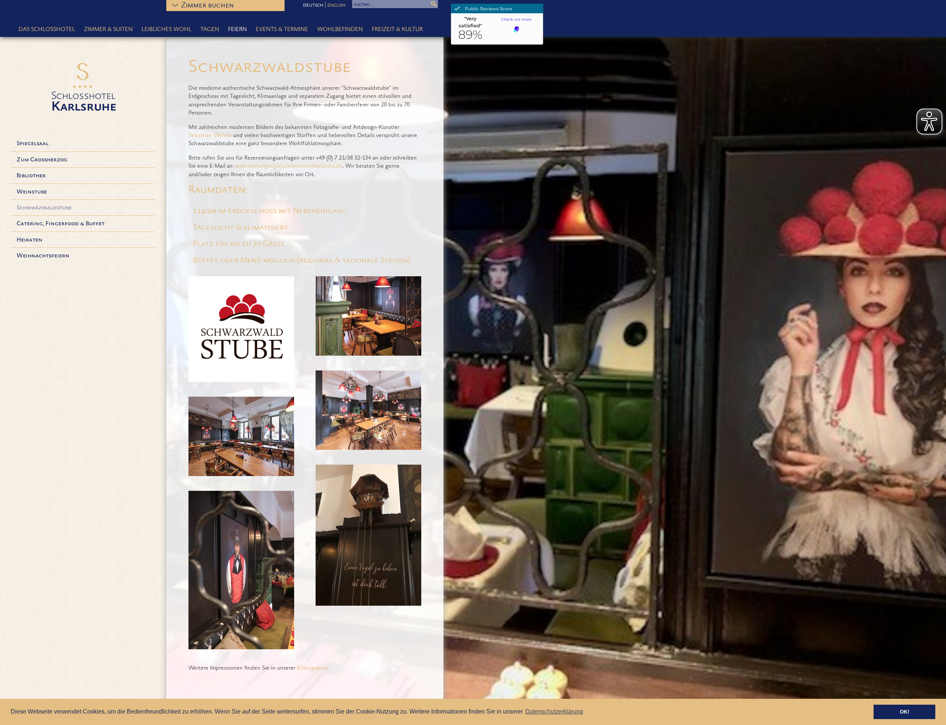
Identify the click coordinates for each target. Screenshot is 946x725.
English (336, 5)
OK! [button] (904, 712)
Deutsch (313, 5)
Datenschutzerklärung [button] (554, 711)
